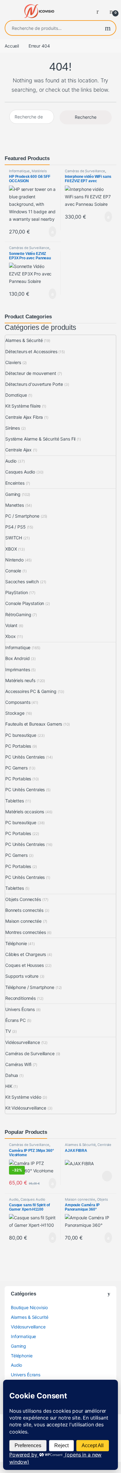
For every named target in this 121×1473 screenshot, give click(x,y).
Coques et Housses (24, 965)
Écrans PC (15, 1020)
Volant (11, 625)
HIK (8, 1086)
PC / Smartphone (22, 516)
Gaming (12, 494)
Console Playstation (24, 603)
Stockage (15, 713)
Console (13, 570)
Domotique (16, 395)
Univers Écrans (20, 1009)
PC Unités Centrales (25, 757)
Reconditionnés (20, 998)
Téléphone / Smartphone (29, 987)
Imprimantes (17, 669)
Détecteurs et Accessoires (31, 351)
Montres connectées (25, 932)
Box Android (17, 658)
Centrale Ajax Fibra (24, 417)
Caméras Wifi (18, 1064)
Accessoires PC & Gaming (30, 691)
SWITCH (13, 537)
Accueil (12, 45)
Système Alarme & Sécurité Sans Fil (40, 438)
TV (8, 1031)
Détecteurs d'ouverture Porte (34, 384)
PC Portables (18, 746)
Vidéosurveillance (22, 1042)
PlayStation (16, 592)
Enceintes (15, 483)
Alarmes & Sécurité (24, 340)
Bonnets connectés (24, 910)
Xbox (10, 636)
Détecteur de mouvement (30, 373)
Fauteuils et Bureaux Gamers (33, 724)
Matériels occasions (24, 811)
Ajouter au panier (49, 231)
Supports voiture (21, 976)
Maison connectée (23, 921)
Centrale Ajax (18, 449)
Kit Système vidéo (23, 1097)
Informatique (19, 171)
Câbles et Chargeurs (25, 954)
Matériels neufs (20, 680)
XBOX (11, 549)
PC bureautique (20, 735)
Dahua (11, 1075)
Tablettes (14, 800)
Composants (17, 702)
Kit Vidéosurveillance (25, 1108)
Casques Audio (20, 471)
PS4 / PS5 (15, 526)
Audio (10, 461)
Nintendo (14, 559)
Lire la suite (107, 1176)
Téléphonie (16, 943)
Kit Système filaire (23, 406)
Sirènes (12, 428)
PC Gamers (16, 767)
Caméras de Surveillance (85, 171)
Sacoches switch (22, 581)
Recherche (108, 28)
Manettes (14, 505)
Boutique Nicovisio (29, 1307)
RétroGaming (18, 614)
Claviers (13, 362)
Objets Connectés (23, 899)
